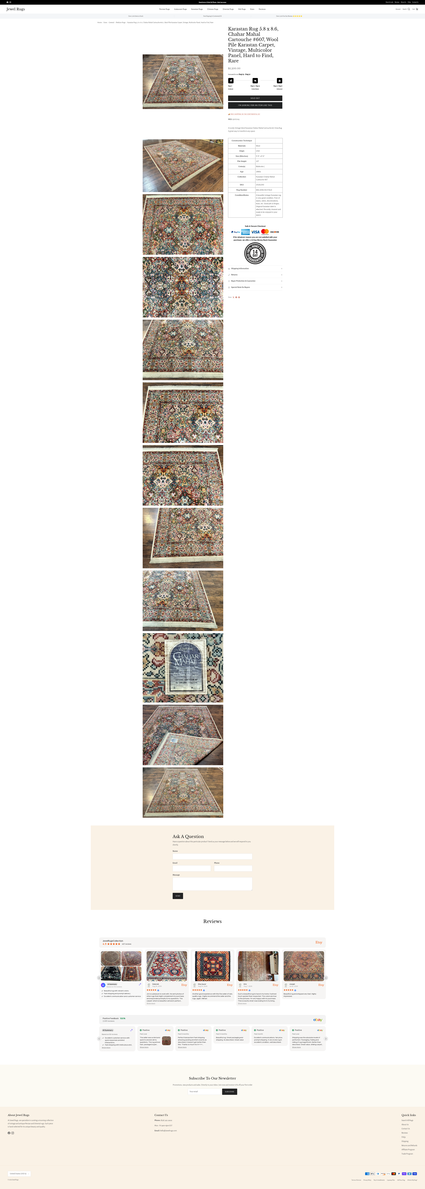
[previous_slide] (99, 978)
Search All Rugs (407, 1120)
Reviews (397, 2)
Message (176, 875)
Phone (216, 863)
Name (175, 851)
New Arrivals (389, 2)
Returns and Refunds (409, 1146)
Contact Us (415, 2)
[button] (151, 1003)
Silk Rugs (242, 9)
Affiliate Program (408, 1150)
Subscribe (229, 1092)
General (111, 22)
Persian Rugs (164, 9)
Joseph (292, 984)
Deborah (155, 984)
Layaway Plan (391, 1180)
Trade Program (407, 1154)
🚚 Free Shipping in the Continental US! (244, 114)
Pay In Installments (379, 1180)
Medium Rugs (121, 22)
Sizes (252, 9)
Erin (245, 984)
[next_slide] (326, 978)
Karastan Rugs (197, 9)
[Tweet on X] (233, 297)
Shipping (405, 1141)
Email (175, 863)
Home (99, 22)
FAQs (409, 2)
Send (178, 896)
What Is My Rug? (412, 1180)
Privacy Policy (367, 1180)
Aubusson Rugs (180, 9)
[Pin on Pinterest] (239, 297)
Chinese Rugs (212, 9)
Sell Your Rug (401, 1180)
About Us (403, 2)
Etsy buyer (202, 984)
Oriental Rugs (228, 9)
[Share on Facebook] (236, 297)
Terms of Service (356, 1180)
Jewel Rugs (15, 1180)
